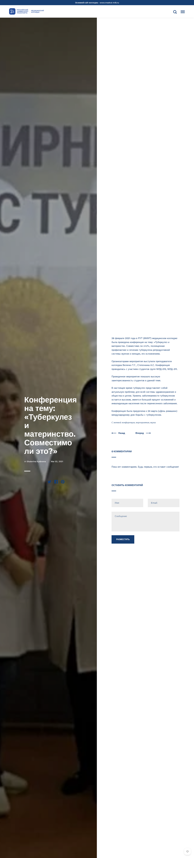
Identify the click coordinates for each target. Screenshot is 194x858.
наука (153, 422)
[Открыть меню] (183, 12)
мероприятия (142, 422)
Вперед (139, 433)
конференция (128, 422)
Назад (122, 433)
